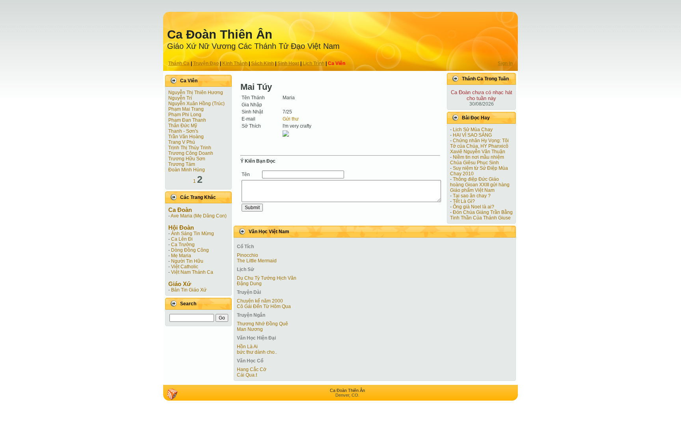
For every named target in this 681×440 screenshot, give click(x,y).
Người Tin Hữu (187, 261)
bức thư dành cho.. (257, 352)
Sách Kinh (262, 63)
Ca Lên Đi (182, 239)
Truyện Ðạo (206, 63)
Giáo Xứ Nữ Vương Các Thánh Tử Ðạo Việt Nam (253, 46)
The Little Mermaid (257, 261)
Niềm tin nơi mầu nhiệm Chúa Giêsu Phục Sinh (477, 159)
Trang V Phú (181, 142)
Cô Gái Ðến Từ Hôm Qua (264, 306)
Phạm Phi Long (184, 114)
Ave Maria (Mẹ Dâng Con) (199, 216)
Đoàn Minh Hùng (186, 170)
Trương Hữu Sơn (186, 159)
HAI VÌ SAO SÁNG (472, 135)
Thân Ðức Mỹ (182, 125)
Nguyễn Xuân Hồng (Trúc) (196, 103)
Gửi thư (291, 119)
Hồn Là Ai (247, 346)
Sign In (505, 63)
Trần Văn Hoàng (186, 136)
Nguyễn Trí (180, 98)
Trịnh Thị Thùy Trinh (189, 147)
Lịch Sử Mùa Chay (473, 129)
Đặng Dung (249, 283)
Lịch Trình (313, 63)
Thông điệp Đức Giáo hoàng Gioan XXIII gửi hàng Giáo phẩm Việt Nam (480, 184)
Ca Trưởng (183, 244)
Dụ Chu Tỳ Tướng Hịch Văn (266, 278)
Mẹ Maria (181, 255)
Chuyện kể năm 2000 (260, 301)
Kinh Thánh (234, 63)
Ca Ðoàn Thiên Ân (219, 34)
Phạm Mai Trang (186, 109)
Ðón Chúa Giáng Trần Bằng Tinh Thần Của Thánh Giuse (481, 215)
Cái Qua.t (247, 375)
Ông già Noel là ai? (473, 207)
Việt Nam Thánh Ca (192, 272)
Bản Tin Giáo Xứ (189, 290)
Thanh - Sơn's (183, 131)
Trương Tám (181, 164)
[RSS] (172, 394)
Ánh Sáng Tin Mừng (192, 233)
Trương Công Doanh (190, 153)
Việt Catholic (184, 266)
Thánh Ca (179, 63)
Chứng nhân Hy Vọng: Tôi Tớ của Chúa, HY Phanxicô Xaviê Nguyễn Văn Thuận (479, 146)
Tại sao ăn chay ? (472, 196)
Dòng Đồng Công (190, 250)
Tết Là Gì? (464, 201)
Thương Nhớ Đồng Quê (262, 324)
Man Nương (250, 329)
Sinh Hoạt (288, 63)
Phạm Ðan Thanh (187, 120)
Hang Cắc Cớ (251, 369)
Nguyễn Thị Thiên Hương (195, 92)
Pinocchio (247, 255)
